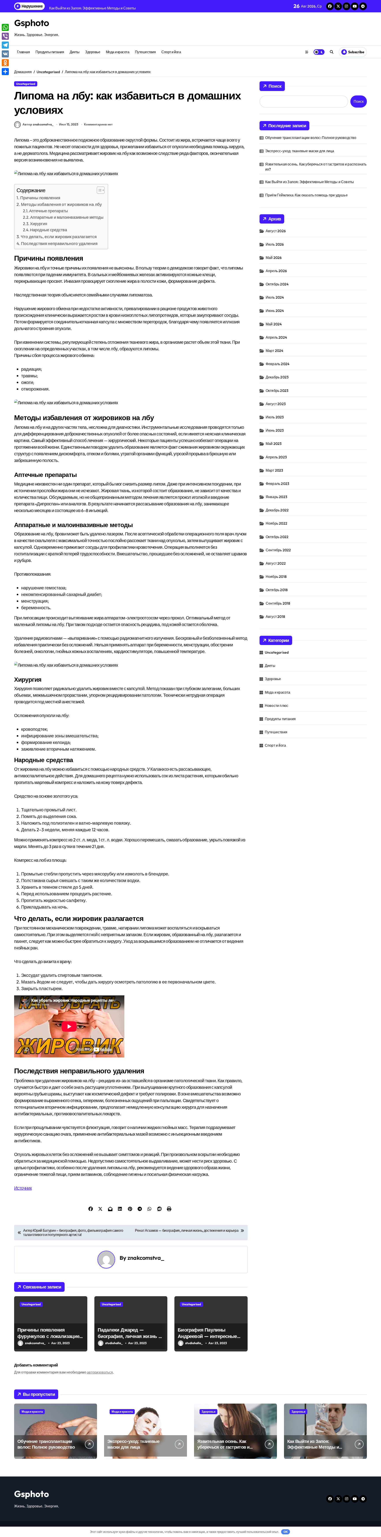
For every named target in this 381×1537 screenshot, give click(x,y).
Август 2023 (276, 404)
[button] (98, 190)
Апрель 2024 (276, 337)
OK (286, 1531)
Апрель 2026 (276, 271)
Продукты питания (49, 52)
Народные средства (48, 229)
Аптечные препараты (48, 210)
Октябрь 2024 (277, 284)
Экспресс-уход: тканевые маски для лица (299, 151)
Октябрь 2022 (277, 537)
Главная (23, 52)
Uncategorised (25, 83)
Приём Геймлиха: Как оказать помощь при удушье (306, 195)
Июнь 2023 (275, 430)
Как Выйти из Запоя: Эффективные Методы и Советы (309, 182)
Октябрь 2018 (277, 590)
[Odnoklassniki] (5, 62)
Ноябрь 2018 (276, 576)
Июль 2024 (275, 297)
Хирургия (38, 223)
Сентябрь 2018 (278, 603)
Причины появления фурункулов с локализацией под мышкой (49, 1336)
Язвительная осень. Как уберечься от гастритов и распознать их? (316, 166)
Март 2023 (274, 470)
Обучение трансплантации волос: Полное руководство (311, 137)
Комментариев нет (98, 124)
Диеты (75, 52)
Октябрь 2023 (277, 390)
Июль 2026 (275, 244)
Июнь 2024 (275, 310)
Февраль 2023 (277, 483)
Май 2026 (274, 257)
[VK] (5, 53)
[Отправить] (5, 71)
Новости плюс (276, 705)
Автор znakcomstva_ (37, 124)
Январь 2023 (276, 497)
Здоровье (92, 52)
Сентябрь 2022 (278, 550)
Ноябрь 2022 (276, 523)
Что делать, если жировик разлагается (59, 236)
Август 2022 (276, 563)
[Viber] (5, 36)
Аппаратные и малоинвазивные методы (66, 217)
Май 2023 (274, 443)
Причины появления (40, 197)
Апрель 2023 (276, 457)
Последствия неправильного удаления (59, 243)
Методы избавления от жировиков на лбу (61, 204)
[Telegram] (5, 45)
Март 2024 (275, 350)
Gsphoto (31, 22)
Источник (23, 1188)
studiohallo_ (114, 1343)
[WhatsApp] (5, 27)
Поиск (275, 86)
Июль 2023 (275, 417)
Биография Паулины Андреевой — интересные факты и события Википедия (207, 1339)
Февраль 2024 (277, 364)
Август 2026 (276, 231)
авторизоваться (100, 1372)
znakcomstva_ (145, 1257)
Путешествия (145, 52)
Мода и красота (117, 52)
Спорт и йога (171, 52)
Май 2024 (274, 324)
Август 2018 (275, 616)
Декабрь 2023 (277, 377)
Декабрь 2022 (277, 510)
